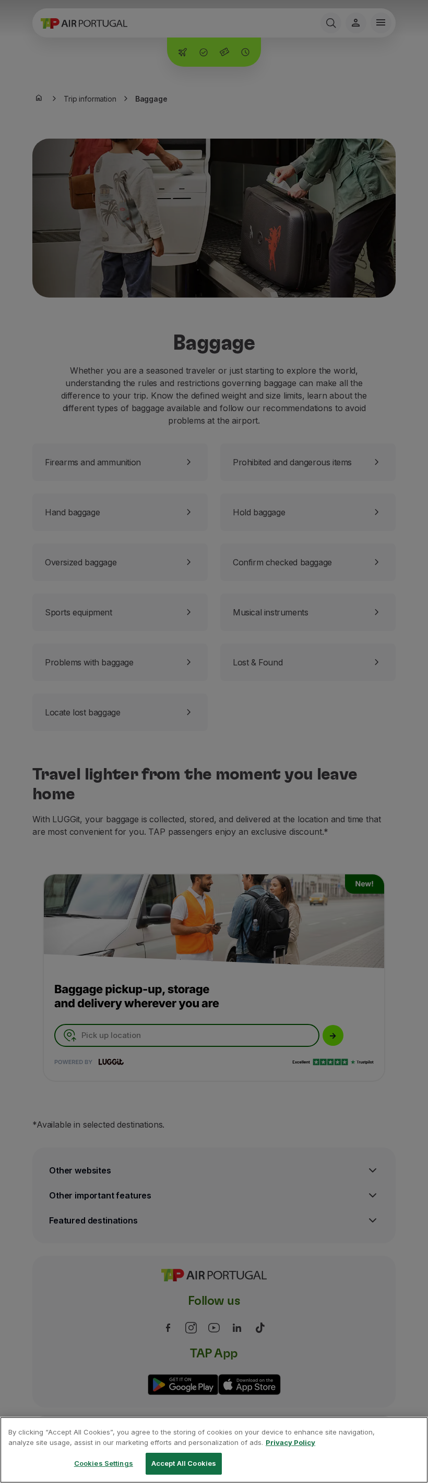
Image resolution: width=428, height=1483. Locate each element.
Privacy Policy (290, 1442)
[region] (214, 1450)
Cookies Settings (103, 1463)
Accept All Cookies (183, 1463)
